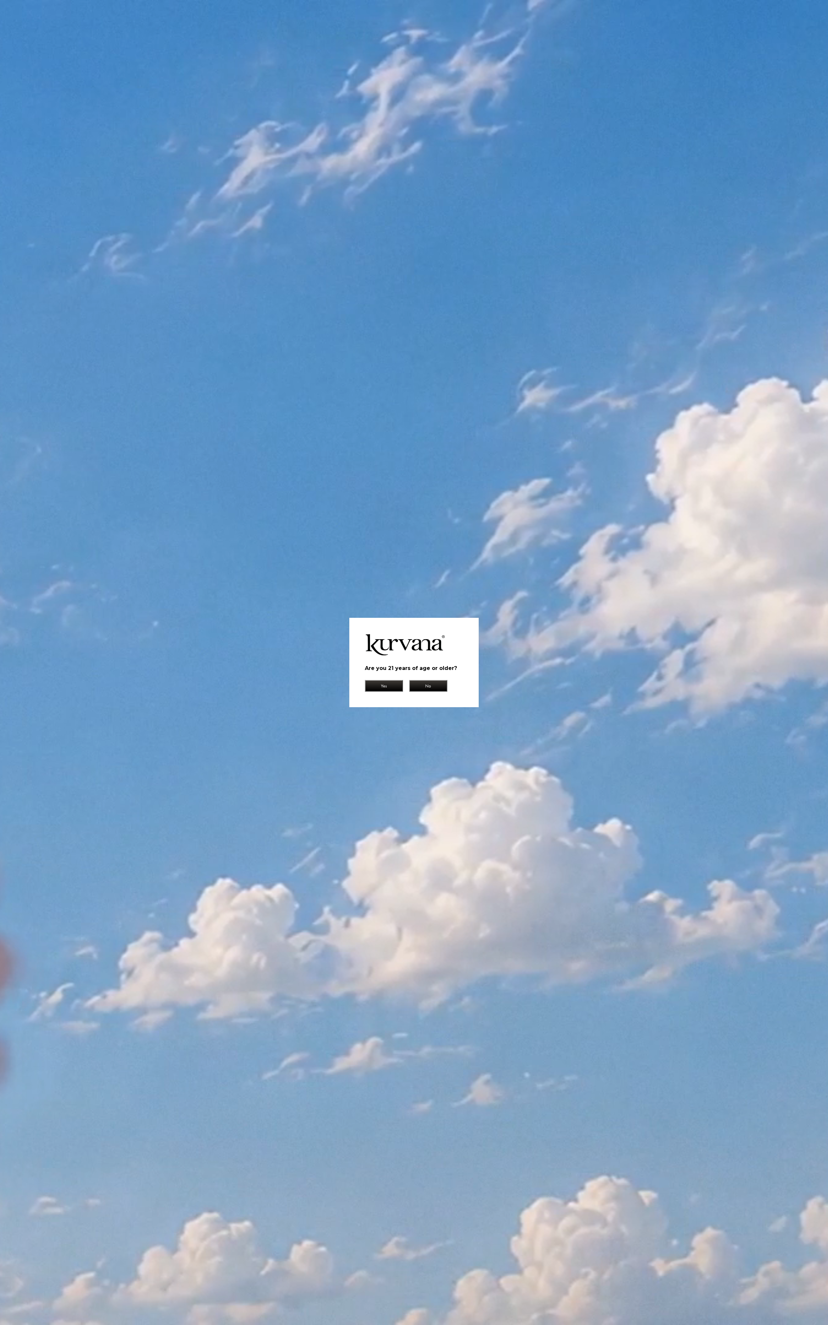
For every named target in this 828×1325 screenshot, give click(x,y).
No (428, 686)
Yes (384, 686)
